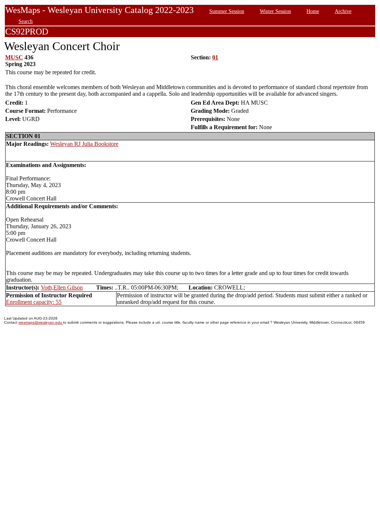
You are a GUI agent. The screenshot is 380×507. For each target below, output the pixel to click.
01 (215, 57)
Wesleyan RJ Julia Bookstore (84, 144)
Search (26, 21)
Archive (343, 11)
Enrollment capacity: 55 (34, 302)
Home (313, 11)
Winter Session (275, 11)
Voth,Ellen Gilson (62, 287)
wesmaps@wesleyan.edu (41, 322)
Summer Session (226, 11)
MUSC (14, 57)
